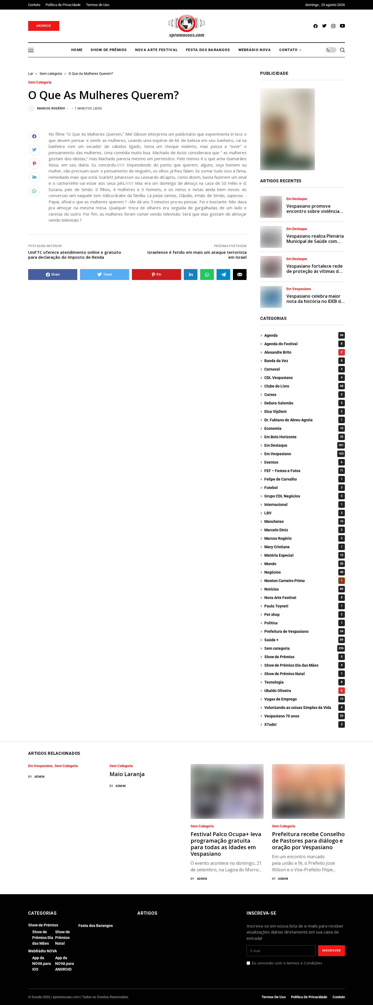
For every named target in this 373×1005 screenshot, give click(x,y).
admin (39, 777)
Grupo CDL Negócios (303, 496)
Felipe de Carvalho (303, 479)
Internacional (303, 504)
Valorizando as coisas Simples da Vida (303, 707)
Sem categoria (51, 73)
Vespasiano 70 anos (303, 716)
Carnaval (303, 369)
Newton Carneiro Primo (303, 580)
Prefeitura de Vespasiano (303, 631)
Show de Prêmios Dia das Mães (303, 665)
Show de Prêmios (303, 657)
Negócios (303, 572)
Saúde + (303, 640)
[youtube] (342, 26)
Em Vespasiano (298, 289)
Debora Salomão (303, 403)
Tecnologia (303, 682)
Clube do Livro (303, 386)
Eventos (303, 462)
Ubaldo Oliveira (303, 690)
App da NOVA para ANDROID (64, 963)
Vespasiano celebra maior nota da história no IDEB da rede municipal (314, 301)
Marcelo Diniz (303, 530)
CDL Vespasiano (303, 377)
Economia (303, 428)
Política (303, 623)
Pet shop (303, 614)
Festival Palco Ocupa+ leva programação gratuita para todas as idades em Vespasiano (226, 843)
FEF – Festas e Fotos (303, 471)
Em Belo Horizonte (303, 437)
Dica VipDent (303, 411)
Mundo (303, 564)
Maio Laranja (127, 774)
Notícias (303, 589)
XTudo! (303, 724)
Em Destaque (296, 199)
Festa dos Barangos (95, 925)
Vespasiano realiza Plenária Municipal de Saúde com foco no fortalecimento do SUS (315, 244)
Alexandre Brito (303, 352)
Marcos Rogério (51, 108)
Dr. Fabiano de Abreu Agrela (303, 420)
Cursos (303, 394)
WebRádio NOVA (42, 951)
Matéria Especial (303, 555)
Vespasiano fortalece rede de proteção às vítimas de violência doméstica (314, 271)
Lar (30, 73)
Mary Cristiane (303, 547)
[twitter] (324, 26)
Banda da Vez (303, 361)
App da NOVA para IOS (41, 963)
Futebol (303, 487)
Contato (339, 997)
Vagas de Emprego (303, 699)
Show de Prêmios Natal (303, 674)
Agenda (303, 335)
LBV (303, 513)
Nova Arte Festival (303, 597)
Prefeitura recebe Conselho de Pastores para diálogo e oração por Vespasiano (308, 840)
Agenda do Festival (303, 344)
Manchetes (303, 521)
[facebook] (315, 26)
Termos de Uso (274, 997)
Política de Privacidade (309, 997)
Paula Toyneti (303, 606)
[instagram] (333, 26)
